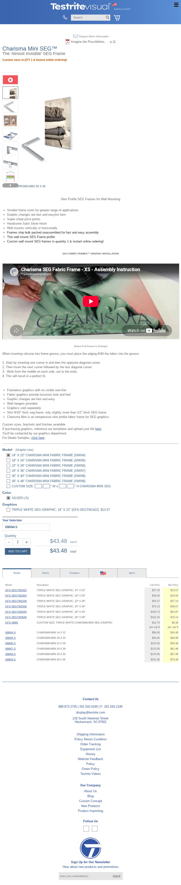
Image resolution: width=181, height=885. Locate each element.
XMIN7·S (10, 648)
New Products (90, 806)
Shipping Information (91, 734)
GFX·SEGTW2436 (16, 606)
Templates (74, 573)
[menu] (176, 4)
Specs (132, 573)
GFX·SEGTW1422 (16, 590)
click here (38, 438)
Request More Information (94, 36)
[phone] (65, 17)
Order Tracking (90, 744)
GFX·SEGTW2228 (16, 601)
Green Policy (90, 769)
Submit (116, 875)
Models (17, 573)
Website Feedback (90, 759)
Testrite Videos (90, 774)
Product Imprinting (90, 811)
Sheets (45, 573)
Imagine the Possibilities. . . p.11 (93, 41)
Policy (90, 764)
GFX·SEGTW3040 (16, 611)
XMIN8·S (10, 654)
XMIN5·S (10, 637)
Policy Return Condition (90, 739)
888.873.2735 (67, 706)
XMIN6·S (10, 643)
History (90, 754)
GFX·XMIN (11, 622)
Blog (90, 796)
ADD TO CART (17, 551)
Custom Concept (90, 801)
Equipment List (90, 749)
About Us (90, 791)
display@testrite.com (90, 712)
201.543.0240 (88, 706)
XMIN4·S (10, 632)
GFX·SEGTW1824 (16, 595)
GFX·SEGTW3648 (16, 617)
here (98, 429)
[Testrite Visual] (90, 9)
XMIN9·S (10, 659)
